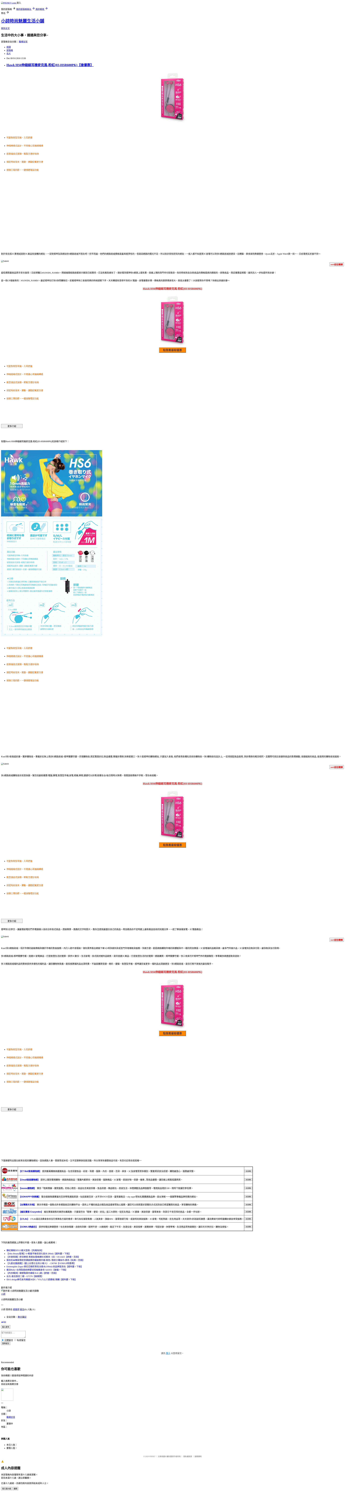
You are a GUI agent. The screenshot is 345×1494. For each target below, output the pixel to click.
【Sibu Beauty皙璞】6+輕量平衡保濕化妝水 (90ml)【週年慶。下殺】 (38, 1253)
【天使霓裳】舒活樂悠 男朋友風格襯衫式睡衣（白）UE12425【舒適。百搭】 (43, 1257)
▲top (3, 1322)
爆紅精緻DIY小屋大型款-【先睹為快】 (24, 1250)
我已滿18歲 (6, 1489)
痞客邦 (16, 1309)
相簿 (8, 47)
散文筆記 (22, 1317)
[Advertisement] (172, 226)
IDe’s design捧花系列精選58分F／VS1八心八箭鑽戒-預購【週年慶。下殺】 (41, 1279)
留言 (22, 1309)
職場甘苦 (23, 42)
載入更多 (5, 1327)
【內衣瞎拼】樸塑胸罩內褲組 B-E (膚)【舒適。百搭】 (32, 1273)
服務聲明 (198, 1456)
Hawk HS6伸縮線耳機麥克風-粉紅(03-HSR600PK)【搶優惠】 (50, 65)
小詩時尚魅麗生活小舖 (22, 20)
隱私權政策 (187, 1456)
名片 (8, 53)
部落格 (9, 50)
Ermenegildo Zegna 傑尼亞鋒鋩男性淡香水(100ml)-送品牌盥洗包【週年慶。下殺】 (44, 1266)
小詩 (3, 1294)
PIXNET (152, 1456)
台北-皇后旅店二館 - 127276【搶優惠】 (24, 1276)
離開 (15, 1489)
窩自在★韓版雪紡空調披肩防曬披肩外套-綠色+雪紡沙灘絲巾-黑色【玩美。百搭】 (45, 1260)
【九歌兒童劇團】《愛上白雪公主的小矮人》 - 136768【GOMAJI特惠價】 (41, 1263)
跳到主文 (5, 28)
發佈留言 (5, 1343)
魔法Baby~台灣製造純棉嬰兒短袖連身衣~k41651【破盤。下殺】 (36, 1270)
